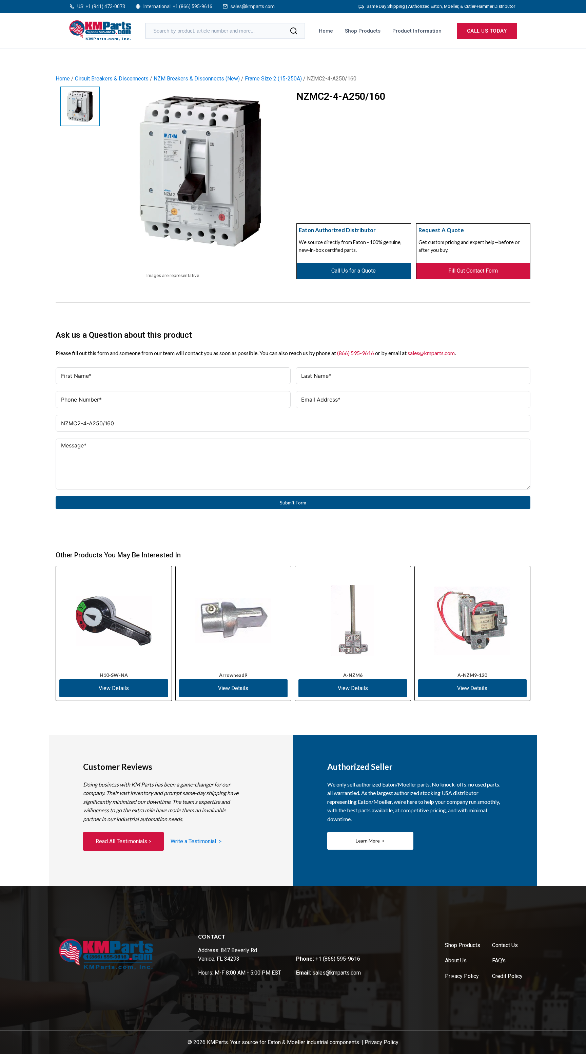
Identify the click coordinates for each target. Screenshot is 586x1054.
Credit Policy (507, 976)
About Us (456, 960)
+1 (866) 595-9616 (192, 6)
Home (326, 31)
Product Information (417, 31)
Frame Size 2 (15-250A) (273, 78)
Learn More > (370, 841)
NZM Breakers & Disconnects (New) (197, 78)
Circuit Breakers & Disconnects (112, 78)
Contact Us (505, 945)
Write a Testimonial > (196, 841)
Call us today (487, 31)
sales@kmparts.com (253, 6)
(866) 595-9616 (355, 353)
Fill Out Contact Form (473, 270)
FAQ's (499, 960)
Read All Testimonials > (123, 841)
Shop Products (362, 31)
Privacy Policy (462, 976)
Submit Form (293, 502)
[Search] (294, 31)
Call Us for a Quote (353, 270)
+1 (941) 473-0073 (105, 6)
